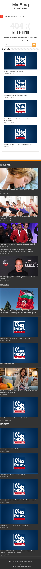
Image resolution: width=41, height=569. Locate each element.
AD (17, 561)
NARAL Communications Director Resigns (14, 418)
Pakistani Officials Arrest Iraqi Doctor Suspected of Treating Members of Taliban (17, 552)
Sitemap (29, 561)
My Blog (20, 4)
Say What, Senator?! (7, 364)
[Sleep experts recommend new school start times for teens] (19, 178)
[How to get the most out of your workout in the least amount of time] (19, 206)
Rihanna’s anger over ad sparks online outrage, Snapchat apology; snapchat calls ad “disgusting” (17, 250)
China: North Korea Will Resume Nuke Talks (15, 338)
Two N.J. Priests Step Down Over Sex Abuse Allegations (19, 500)
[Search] (34, 45)
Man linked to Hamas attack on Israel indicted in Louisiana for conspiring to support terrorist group (18, 312)
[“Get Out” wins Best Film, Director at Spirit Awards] (19, 233)
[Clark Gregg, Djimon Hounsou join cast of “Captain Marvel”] (19, 266)
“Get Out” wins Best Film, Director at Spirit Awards (17, 244)
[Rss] (20, 564)
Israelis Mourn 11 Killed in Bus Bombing (18, 144)
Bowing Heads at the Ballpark (14, 71)
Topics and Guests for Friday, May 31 (14, 16)
